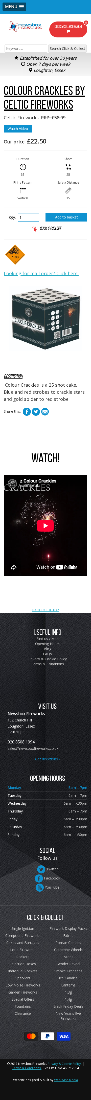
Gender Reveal (68, 963)
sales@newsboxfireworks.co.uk (33, 748)
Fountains (23, 1006)
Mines (68, 956)
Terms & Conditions (47, 664)
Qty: (12, 217)
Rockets (22, 956)
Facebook (51, 878)
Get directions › (47, 759)
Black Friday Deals (68, 1006)
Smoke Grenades (68, 971)
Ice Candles (68, 978)
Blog (47, 648)
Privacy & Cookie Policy (47, 658)
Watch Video (18, 128)
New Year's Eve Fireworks (68, 1016)
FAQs (47, 653)
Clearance (23, 1013)
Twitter (51, 869)
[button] (14, 7)
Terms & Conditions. (26, 1068)
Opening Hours (47, 643)
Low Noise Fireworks (23, 985)
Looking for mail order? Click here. (41, 273)
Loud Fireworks (22, 949)
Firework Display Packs (68, 928)
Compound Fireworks (22, 935)
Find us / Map (47, 638)
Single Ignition (22, 928)
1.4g (68, 999)
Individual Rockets (22, 971)
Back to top (45, 580)
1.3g (68, 992)
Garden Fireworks (22, 992)
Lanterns (68, 985)
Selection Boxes (23, 963)
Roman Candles (68, 942)
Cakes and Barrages (22, 942)
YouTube (51, 887)
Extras (68, 935)
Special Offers (23, 999)
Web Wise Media (66, 1080)
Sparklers (22, 978)
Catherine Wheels (68, 949)
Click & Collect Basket (71, 25)
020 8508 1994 (21, 742)
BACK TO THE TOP (45, 610)
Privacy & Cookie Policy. (65, 1064)
